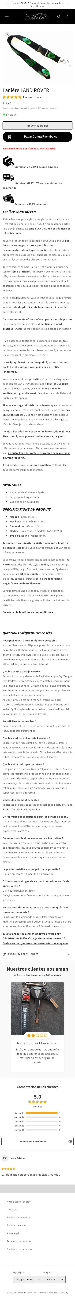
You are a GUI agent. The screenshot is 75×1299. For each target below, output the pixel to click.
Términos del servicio (19, 1241)
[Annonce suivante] (68, 4)
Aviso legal (13, 1233)
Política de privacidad (19, 1217)
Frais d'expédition (22, 108)
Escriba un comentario (33, 1141)
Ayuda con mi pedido (19, 1201)
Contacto (12, 1209)
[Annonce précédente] (6, 4)
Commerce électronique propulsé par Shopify (47, 1292)
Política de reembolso (19, 1249)
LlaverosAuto (20, 1292)
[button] (7, 16)
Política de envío (16, 1225)
